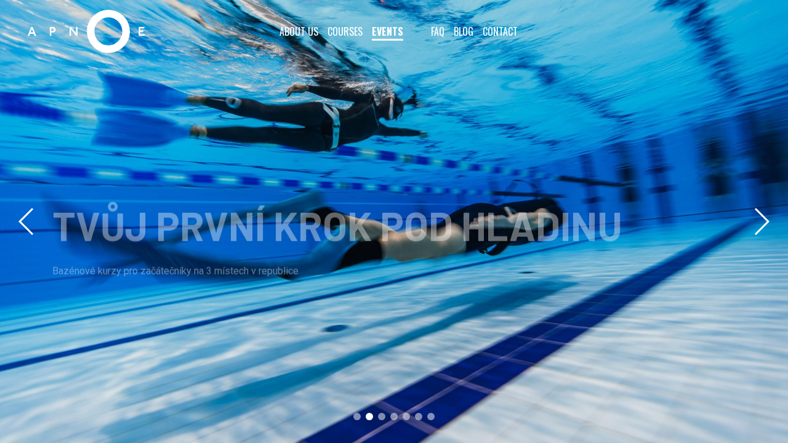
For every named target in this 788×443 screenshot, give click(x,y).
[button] (761, 221)
